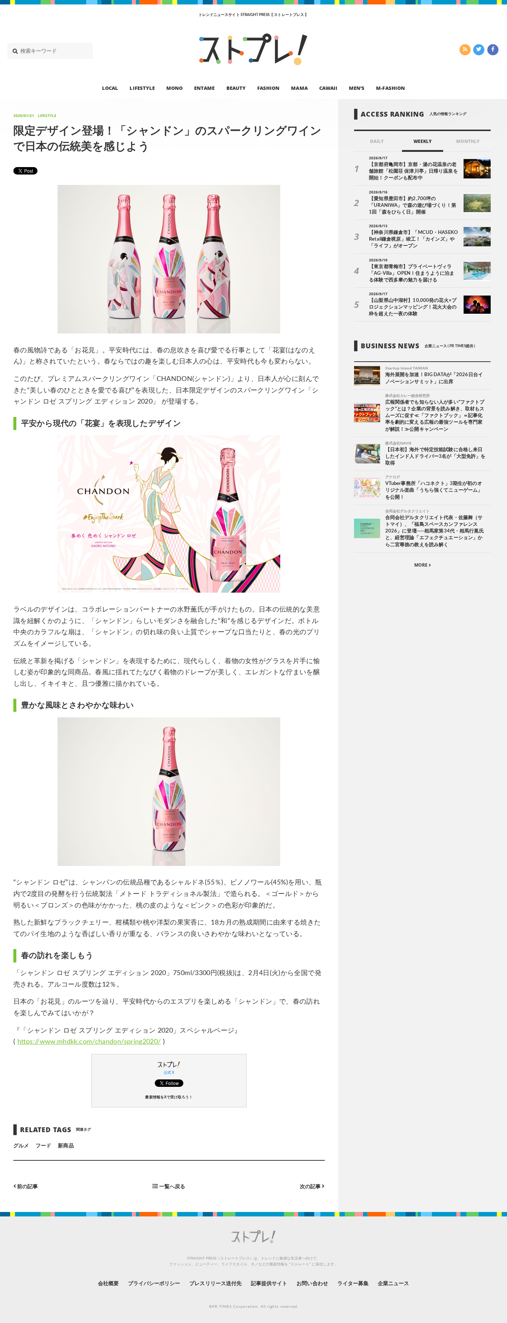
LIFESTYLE (142, 87)
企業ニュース (393, 1283)
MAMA (299, 87)
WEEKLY (422, 141)
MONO (174, 87)
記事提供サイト (269, 1283)
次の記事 (311, 1186)
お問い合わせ (312, 1283)
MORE (421, 565)
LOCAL (110, 87)
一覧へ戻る (171, 1186)
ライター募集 (353, 1283)
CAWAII (328, 87)
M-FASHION (390, 87)
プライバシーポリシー (154, 1283)
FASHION (268, 87)
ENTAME (204, 87)
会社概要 (108, 1283)
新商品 (65, 1145)
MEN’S (356, 87)
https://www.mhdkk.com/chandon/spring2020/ (89, 1042)
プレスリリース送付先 (215, 1283)
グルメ (21, 1145)
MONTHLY (468, 141)
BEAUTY (236, 87)
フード (43, 1145)
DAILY (377, 141)
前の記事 (27, 1186)
